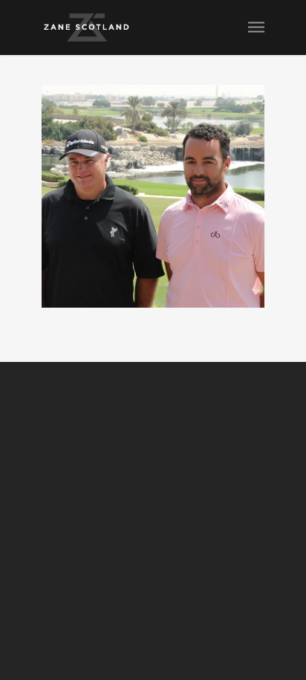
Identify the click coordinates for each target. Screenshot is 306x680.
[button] (153, 196)
